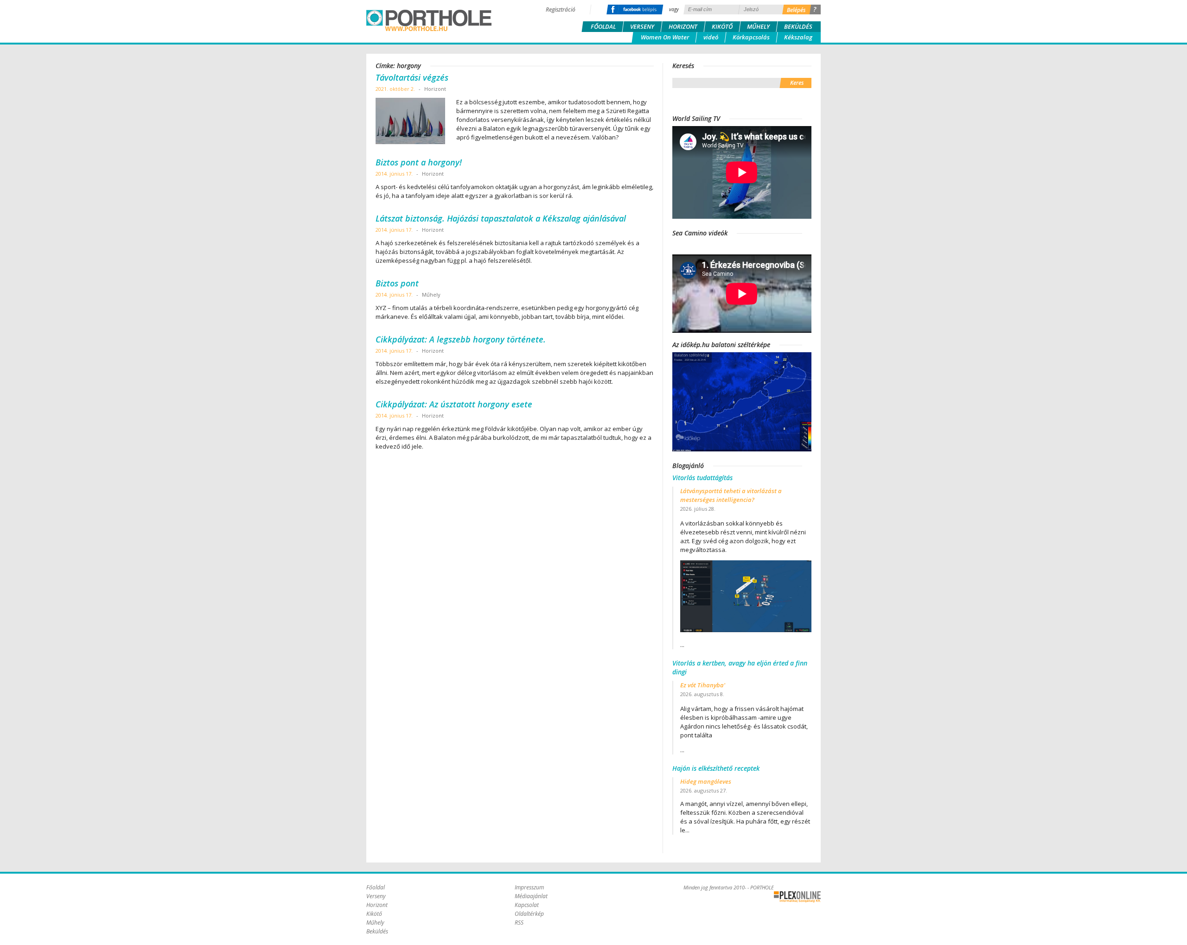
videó (710, 37)
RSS (519, 922)
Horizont (683, 26)
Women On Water (665, 37)
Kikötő (722, 26)
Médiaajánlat (531, 896)
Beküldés (798, 26)
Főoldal (603, 26)
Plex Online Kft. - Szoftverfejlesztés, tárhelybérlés (797, 896)
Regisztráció (560, 9)
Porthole (428, 20)
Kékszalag (798, 37)
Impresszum (529, 887)
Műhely (758, 26)
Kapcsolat (527, 905)
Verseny (642, 26)
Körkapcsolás (751, 37)
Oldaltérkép (529, 914)
